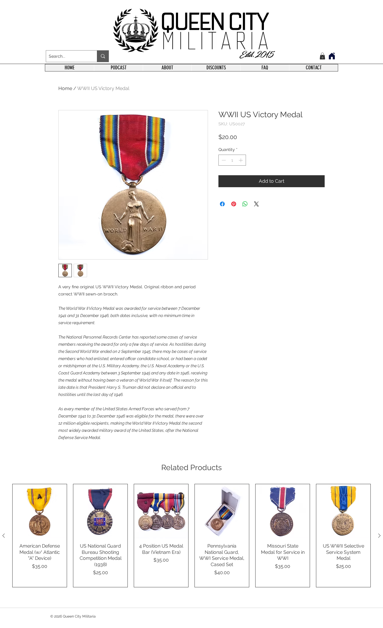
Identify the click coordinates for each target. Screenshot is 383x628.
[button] (322, 56)
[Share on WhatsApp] (245, 204)
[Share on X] (256, 204)
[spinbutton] (232, 160)
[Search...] (103, 56)
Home (65, 88)
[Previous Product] (3, 535)
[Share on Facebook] (222, 204)
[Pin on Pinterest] (233, 204)
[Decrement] (223, 160)
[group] (191, 536)
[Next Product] (379, 535)
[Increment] (241, 160)
